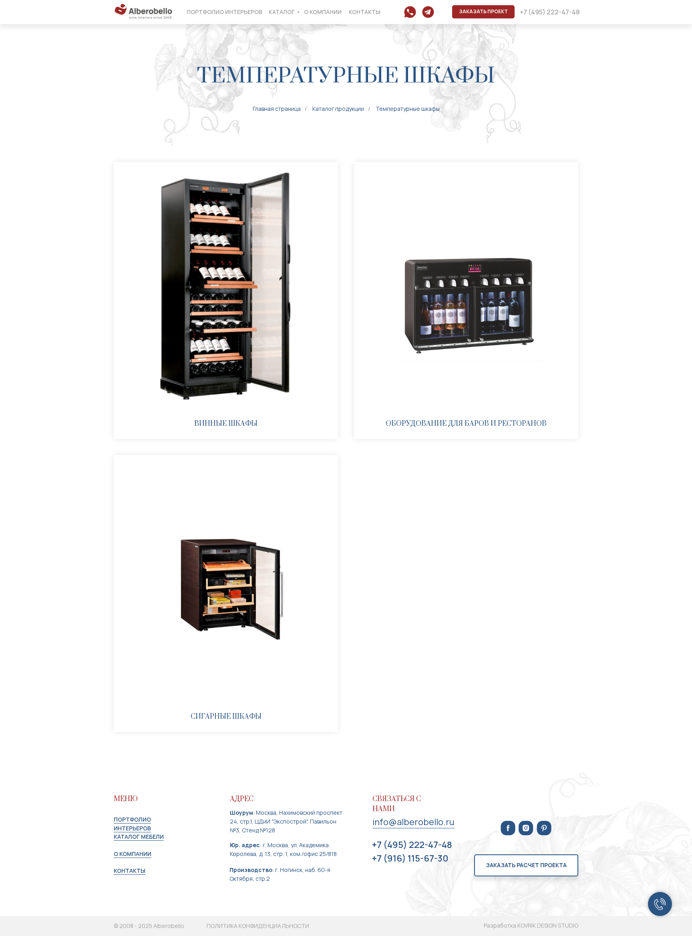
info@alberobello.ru (413, 822)
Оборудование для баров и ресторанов (466, 423)
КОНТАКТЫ (129, 870)
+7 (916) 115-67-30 (410, 858)
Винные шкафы (225, 423)
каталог (282, 12)
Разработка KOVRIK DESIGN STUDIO (531, 925)
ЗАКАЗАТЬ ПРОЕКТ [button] (483, 11)
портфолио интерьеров (224, 12)
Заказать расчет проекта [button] (526, 865)
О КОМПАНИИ (132, 854)
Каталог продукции (338, 108)
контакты (364, 12)
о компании (323, 12)
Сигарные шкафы (226, 716)
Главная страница (277, 108)
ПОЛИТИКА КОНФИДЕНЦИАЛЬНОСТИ (258, 926)
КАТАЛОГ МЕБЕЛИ (139, 836)
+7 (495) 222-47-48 (550, 12)
